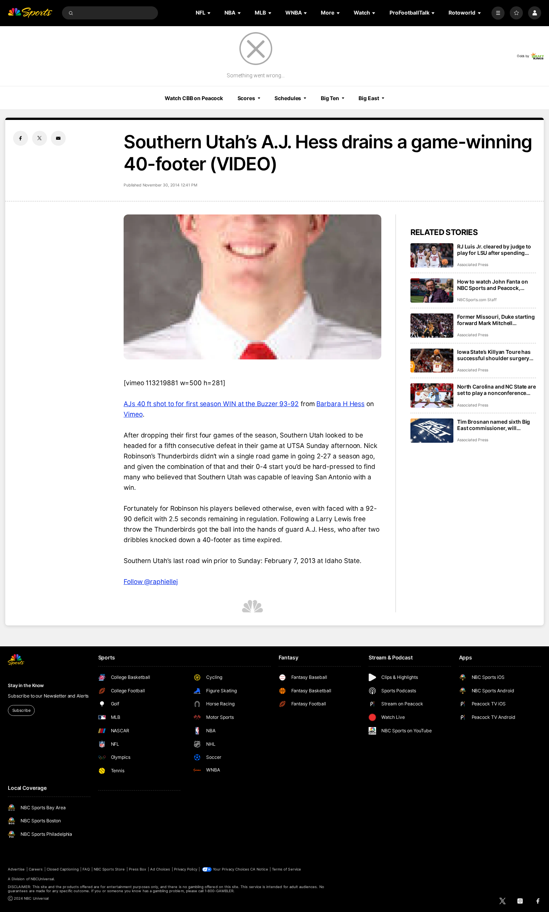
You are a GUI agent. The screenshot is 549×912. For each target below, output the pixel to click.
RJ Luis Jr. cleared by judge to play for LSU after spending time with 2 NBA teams (494, 249)
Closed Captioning (63, 869)
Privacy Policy (185, 869)
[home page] (30, 13)
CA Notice (259, 869)
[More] (498, 12)
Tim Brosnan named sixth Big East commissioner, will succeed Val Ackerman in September (493, 424)
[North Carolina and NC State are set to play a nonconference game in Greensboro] (431, 395)
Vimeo (133, 414)
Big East (369, 98)
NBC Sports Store (109, 869)
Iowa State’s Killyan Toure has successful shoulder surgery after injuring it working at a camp (494, 355)
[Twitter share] (39, 138)
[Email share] (58, 138)
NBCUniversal (42, 879)
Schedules (287, 98)
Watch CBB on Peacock (194, 98)
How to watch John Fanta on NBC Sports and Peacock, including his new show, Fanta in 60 (495, 284)
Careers (36, 869)
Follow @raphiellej (150, 581)
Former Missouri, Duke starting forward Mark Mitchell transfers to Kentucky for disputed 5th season (496, 319)
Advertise (16, 869)
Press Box (137, 869)
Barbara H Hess (340, 404)
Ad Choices (160, 869)
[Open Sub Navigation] (209, 13)
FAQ (86, 869)
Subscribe (21, 710)
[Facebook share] (20, 138)
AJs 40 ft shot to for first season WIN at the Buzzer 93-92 (211, 404)
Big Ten (330, 98)
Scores (246, 98)
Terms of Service (286, 869)
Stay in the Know (26, 685)
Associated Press (472, 264)
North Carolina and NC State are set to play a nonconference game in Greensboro (496, 389)
